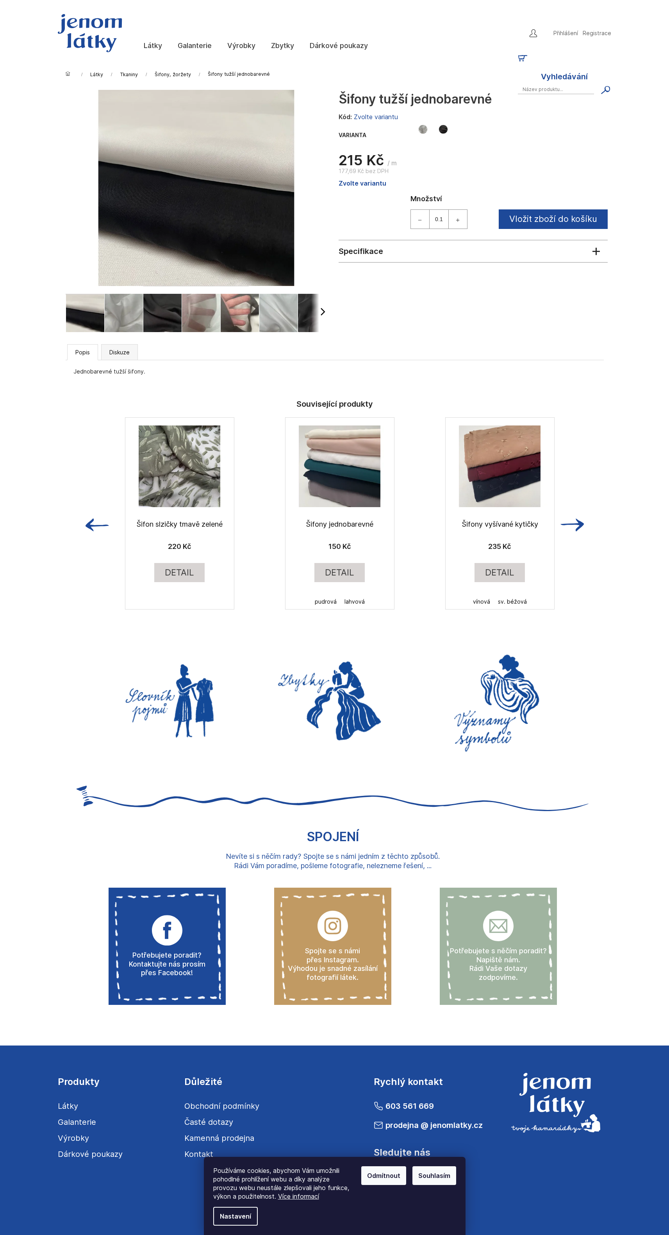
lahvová (354, 601)
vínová (481, 601)
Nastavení (235, 1216)
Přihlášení (565, 33)
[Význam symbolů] (498, 698)
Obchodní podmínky (221, 1106)
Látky (68, 1106)
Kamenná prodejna (219, 1138)
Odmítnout (383, 1176)
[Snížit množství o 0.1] (420, 219)
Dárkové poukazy (90, 1154)
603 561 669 (409, 1106)
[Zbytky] (332, 698)
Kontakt (198, 1154)
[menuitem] (153, 45)
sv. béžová (512, 601)
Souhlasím (434, 1176)
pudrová (326, 601)
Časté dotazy (208, 1122)
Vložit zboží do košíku (553, 219)
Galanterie (77, 1122)
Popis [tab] (82, 352)
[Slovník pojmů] (167, 698)
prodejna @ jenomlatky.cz (434, 1125)
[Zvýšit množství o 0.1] (457, 219)
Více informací (298, 1196)
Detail (179, 572)
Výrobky (73, 1138)
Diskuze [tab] (119, 352)
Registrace (597, 33)
